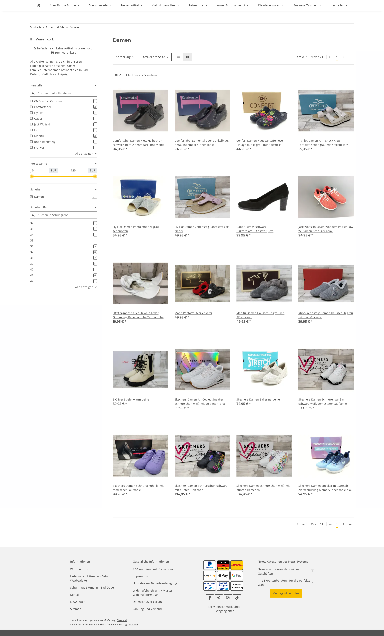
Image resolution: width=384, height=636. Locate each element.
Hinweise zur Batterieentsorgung (155, 583)
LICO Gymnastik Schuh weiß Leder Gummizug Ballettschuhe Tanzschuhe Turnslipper (138, 315)
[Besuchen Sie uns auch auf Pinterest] (219, 597)
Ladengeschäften (41, 66)
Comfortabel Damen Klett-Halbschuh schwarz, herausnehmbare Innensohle (138, 143)
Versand (122, 620)
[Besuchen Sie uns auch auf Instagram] (228, 597)
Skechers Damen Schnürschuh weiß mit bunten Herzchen (263, 488)
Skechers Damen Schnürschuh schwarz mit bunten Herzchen (201, 488)
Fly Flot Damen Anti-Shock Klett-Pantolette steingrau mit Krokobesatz (323, 143)
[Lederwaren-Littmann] (38, 5)
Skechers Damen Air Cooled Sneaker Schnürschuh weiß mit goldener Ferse (200, 402)
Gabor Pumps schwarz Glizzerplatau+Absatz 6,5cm (254, 229)
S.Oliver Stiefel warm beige (131, 399)
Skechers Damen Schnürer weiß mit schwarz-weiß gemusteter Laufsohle (322, 402)
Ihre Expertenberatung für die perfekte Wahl (285, 583)
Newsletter (77, 602)
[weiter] (350, 57)
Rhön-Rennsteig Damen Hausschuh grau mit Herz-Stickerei (325, 315)
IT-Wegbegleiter (223, 611)
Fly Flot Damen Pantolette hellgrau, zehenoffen (136, 229)
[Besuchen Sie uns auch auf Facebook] (210, 597)
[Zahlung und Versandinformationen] (223, 565)
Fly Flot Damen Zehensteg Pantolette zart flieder (202, 229)
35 (116, 74)
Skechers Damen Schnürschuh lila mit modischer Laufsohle (138, 488)
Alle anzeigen (84, 153)
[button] (178, 57)
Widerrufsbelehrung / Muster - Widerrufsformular (153, 593)
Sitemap (75, 609)
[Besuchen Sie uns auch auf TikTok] (237, 597)
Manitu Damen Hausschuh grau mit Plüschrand (260, 315)
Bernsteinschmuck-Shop (224, 607)
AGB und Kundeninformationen (154, 569)
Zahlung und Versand (147, 609)
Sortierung (123, 57)
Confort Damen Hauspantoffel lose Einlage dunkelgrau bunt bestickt (259, 143)
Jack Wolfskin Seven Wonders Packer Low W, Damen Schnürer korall (325, 229)
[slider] (32, 176)
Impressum (140, 576)
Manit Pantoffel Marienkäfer (193, 313)
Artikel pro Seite (154, 57)
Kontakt (75, 595)
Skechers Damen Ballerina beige (258, 399)
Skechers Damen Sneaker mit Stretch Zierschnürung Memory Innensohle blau (325, 488)
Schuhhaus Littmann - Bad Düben (93, 587)
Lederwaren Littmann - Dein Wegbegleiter (89, 578)
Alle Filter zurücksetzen (141, 75)
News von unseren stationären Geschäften (285, 571)
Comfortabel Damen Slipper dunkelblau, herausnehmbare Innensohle (202, 143)
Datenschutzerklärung (148, 602)
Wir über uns (79, 569)
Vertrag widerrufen (286, 593)
